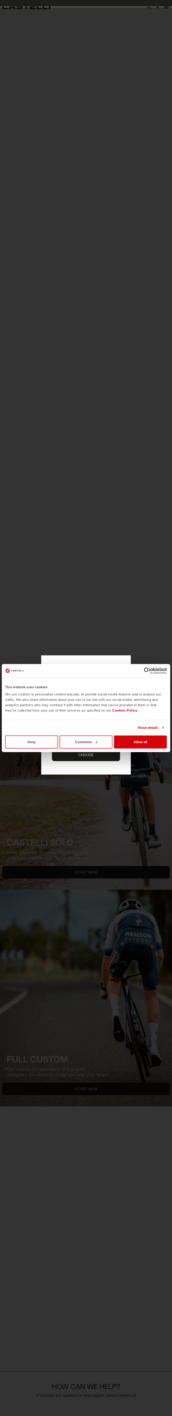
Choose (86, 755)
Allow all (140, 742)
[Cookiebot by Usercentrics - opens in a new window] (147, 670)
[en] (26, 7)
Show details (148, 728)
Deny (32, 742)
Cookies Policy (124, 710)
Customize (83, 742)
